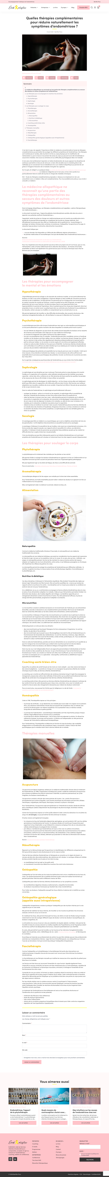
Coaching (35, 1144)
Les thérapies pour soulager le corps (37, 106)
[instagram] (10, 1159)
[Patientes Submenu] (38, 7)
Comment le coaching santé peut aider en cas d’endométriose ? (51, 689)
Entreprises (44, 7)
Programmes (36, 1149)
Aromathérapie (32, 111)
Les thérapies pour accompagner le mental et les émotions (44, 93)
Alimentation (32, 113)
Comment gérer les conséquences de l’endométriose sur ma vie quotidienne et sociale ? (49, 362)
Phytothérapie (32, 108)
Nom (24, 1035)
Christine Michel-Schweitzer (67, 932)
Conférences (36, 1157)
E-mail (24, 1042)
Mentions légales (73, 1174)
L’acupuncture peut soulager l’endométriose (40, 839)
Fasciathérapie (32, 140)
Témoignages (60, 1157)
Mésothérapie (32, 132)
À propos (64, 7)
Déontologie (87, 1174)
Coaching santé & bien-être (36, 123)
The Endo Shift (36, 1160)
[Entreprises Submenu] (49, 7)
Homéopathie (32, 125)
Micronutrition (33, 120)
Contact (58, 1149)
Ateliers (34, 1152)
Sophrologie (31, 101)
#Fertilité (55, 1107)
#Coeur (33, 73)
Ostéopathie (31, 135)
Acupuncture (32, 130)
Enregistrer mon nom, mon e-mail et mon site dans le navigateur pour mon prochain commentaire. (54, 1057)
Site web (24, 1050)
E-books (34, 1146)
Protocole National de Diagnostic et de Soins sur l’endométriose (41, 239)
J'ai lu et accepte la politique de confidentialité (90, 1154)
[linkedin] (15, 1159)
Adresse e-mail (85, 1143)
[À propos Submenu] (68, 7)
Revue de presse (61, 1155)
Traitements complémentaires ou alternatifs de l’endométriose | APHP (43, 241)
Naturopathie (33, 115)
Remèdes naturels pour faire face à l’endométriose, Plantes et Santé (56, 466)
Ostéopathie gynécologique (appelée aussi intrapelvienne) (46, 137)
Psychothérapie (32, 98)
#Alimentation (26, 73)
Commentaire (27, 1023)
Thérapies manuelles (32, 128)
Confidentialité (95, 1174)
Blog (72, 7)
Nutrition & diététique (35, 118)
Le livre (55, 7)
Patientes (33, 7)
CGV (80, 1174)
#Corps (38, 73)
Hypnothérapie (32, 96)
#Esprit (23, 1107)
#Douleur (18, 1107)
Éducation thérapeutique (40, 1163)
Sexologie (31, 103)
